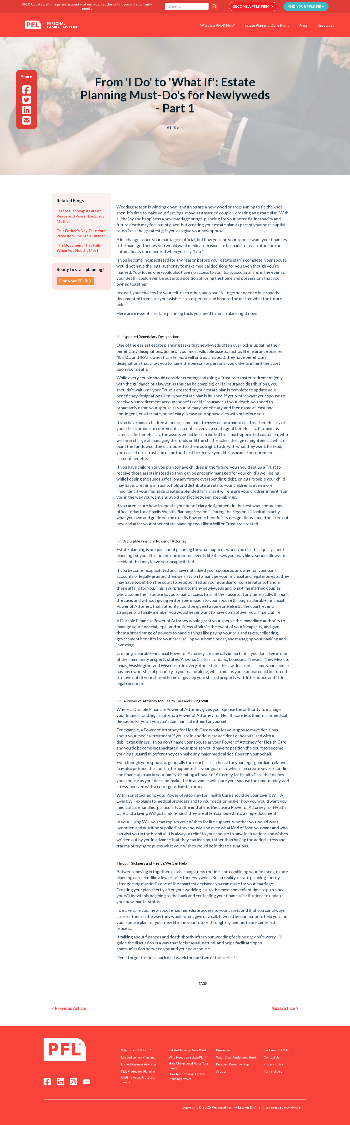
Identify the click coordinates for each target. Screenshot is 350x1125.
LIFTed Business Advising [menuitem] (138, 1064)
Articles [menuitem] (221, 1071)
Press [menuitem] (303, 25)
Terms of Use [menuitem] (273, 1071)
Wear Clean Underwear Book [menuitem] (236, 1057)
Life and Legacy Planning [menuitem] (138, 1057)
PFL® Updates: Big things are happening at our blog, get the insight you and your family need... (87, 6)
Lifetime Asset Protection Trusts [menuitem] (138, 1079)
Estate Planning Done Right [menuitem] (267, 25)
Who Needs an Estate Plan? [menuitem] (188, 1057)
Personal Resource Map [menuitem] (232, 1064)
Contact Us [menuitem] (271, 1057)
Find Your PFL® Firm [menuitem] (278, 1050)
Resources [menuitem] (325, 25)
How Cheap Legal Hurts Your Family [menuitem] (188, 1065)
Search (214, 6)
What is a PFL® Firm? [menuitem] (217, 25)
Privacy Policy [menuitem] (273, 1064)
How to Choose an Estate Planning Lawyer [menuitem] (186, 1076)
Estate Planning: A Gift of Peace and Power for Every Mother (81, 216)
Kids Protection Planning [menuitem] (138, 1071)
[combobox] (187, 6)
